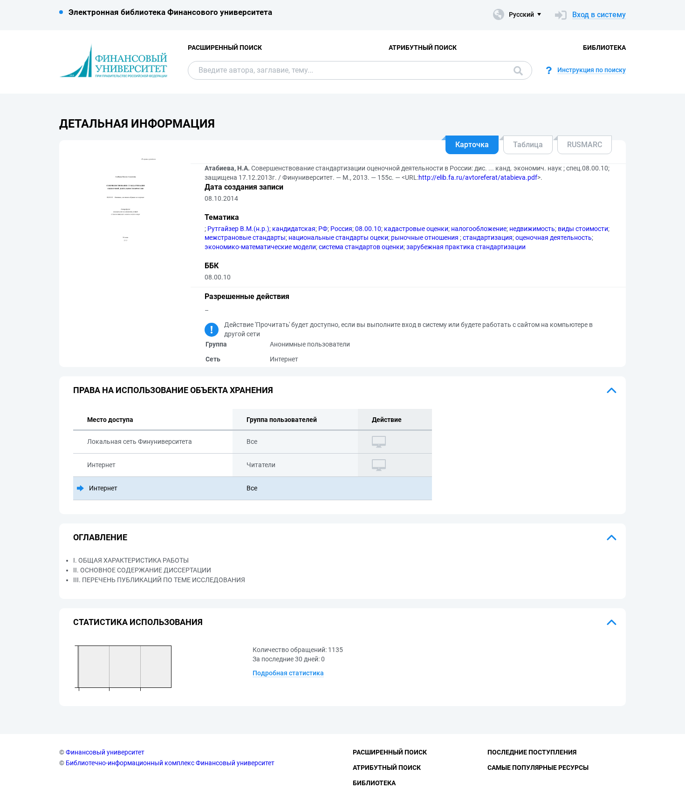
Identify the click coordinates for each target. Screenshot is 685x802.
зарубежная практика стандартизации (466, 247)
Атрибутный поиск (423, 47)
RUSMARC (584, 144)
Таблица (528, 144)
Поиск (516, 70)
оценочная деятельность (553, 237)
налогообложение (479, 228)
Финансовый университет (105, 752)
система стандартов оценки (361, 247)
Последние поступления (531, 752)
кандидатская (293, 228)
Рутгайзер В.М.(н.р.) (238, 228)
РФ (323, 228)
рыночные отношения (425, 237)
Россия (341, 228)
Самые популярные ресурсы (538, 767)
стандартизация (488, 237)
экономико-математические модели (260, 247)
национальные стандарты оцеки (338, 237)
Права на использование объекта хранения (173, 390)
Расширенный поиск (225, 47)
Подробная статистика (288, 673)
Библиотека (604, 47)
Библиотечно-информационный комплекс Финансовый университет (170, 763)
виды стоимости (583, 228)
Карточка (472, 144)
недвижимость (532, 228)
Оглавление (100, 537)
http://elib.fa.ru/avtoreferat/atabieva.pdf (477, 177)
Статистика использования (138, 622)
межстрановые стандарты (245, 237)
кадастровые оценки (416, 228)
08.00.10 (368, 228)
